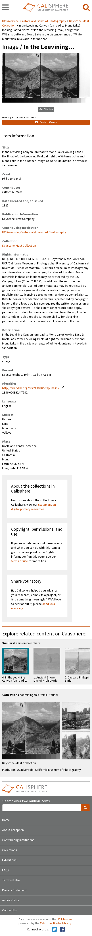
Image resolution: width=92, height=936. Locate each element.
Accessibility (10, 900)
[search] (86, 7)
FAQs (5, 870)
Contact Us (9, 910)
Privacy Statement (14, 890)
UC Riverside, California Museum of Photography (34, 21)
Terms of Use (11, 880)
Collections (9, 850)
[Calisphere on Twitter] (54, 929)
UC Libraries (65, 919)
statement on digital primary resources (33, 507)
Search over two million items (26, 801)
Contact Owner (48, 122)
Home (6, 820)
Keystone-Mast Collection (19, 245)
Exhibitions (9, 860)
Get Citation (46, 109)
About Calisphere (13, 830)
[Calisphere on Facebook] (62, 929)
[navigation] (5, 7)
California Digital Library (55, 923)
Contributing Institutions (18, 840)
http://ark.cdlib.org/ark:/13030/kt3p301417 (30, 388)
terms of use (19, 561)
